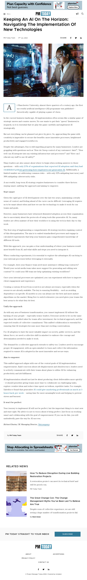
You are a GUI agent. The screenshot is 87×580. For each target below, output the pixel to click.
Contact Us (43, 558)
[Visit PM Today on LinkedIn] (48, 565)
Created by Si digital (55, 570)
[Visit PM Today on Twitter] (43, 565)
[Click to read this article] (16, 477)
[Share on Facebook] (70, 37)
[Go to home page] (43, 14)
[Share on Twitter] (75, 37)
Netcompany (43, 424)
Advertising (58, 550)
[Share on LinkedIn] (80, 37)
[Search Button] (82, 14)
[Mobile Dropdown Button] (4, 14)
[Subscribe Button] (77, 14)
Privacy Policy (28, 554)
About (28, 550)
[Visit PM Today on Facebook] (38, 565)
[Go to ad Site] (43, 5)
